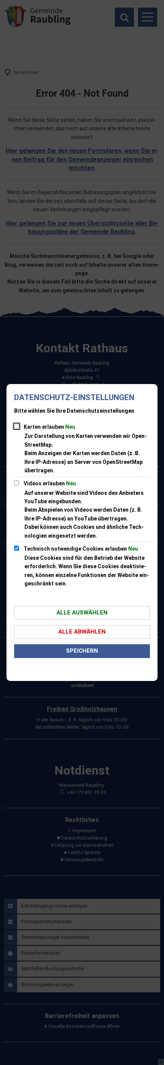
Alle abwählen (82, 631)
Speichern (82, 650)
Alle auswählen (82, 612)
